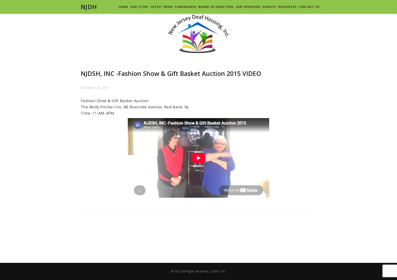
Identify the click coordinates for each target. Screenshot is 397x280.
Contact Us (309, 7)
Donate (269, 7)
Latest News (162, 7)
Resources (287, 7)
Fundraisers (185, 7)
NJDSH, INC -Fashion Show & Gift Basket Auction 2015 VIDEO (171, 73)
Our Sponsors (248, 7)
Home (123, 7)
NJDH (89, 7)
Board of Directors (216, 7)
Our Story (139, 7)
